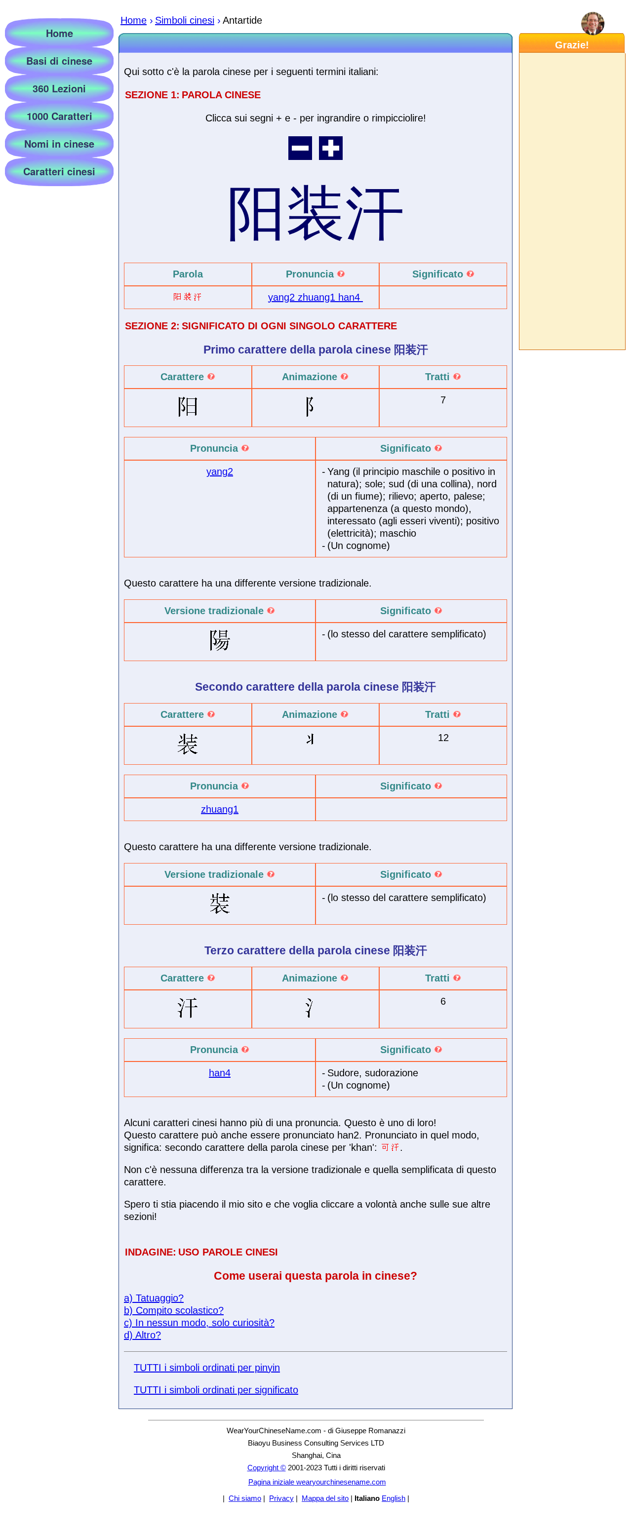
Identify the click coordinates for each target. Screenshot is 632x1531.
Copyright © (266, 1467)
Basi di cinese (59, 60)
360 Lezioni (59, 88)
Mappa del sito (325, 1498)
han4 (350, 297)
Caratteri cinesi (59, 171)
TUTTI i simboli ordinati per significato (216, 1389)
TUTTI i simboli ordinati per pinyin (207, 1367)
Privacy (281, 1498)
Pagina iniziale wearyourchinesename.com (317, 1482)
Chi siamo (245, 1498)
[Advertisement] (571, 201)
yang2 (283, 297)
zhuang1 (318, 297)
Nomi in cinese (59, 143)
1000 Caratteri (59, 116)
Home (59, 33)
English (393, 1498)
